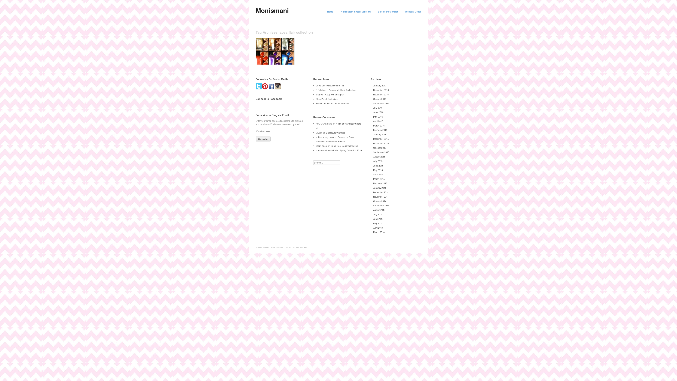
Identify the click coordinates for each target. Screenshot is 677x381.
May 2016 (378, 116)
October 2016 (379, 98)
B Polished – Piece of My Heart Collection (336, 89)
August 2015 (379, 156)
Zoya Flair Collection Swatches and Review (273, 59)
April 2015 (378, 174)
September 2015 (381, 152)
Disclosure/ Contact (388, 12)
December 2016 (381, 89)
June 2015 (378, 165)
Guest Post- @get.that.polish (344, 145)
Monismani (272, 10)
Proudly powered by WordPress (269, 247)
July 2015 (378, 160)
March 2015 (379, 178)
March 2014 (379, 232)
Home (330, 12)
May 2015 (378, 169)
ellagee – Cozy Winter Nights (330, 94)
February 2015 (380, 183)
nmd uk (319, 150)
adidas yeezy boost (325, 136)
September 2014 (381, 205)
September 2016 (381, 103)
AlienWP (303, 247)
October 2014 (379, 200)
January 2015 (379, 187)
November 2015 (381, 143)
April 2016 (378, 121)
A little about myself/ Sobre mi (356, 12)
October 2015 (379, 147)
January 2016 (379, 134)
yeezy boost (321, 145)
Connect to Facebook (269, 99)
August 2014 (379, 209)
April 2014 (378, 227)
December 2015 (381, 138)
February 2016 (380, 129)
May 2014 (378, 223)
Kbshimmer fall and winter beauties (332, 103)
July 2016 (378, 107)
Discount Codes (413, 12)
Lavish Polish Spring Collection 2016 (344, 150)
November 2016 (381, 94)
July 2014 (378, 214)
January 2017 (379, 85)
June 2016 (378, 112)
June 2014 (378, 218)
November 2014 (381, 196)
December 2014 (381, 192)
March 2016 (379, 125)
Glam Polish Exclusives (327, 98)
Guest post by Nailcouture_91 (330, 85)
